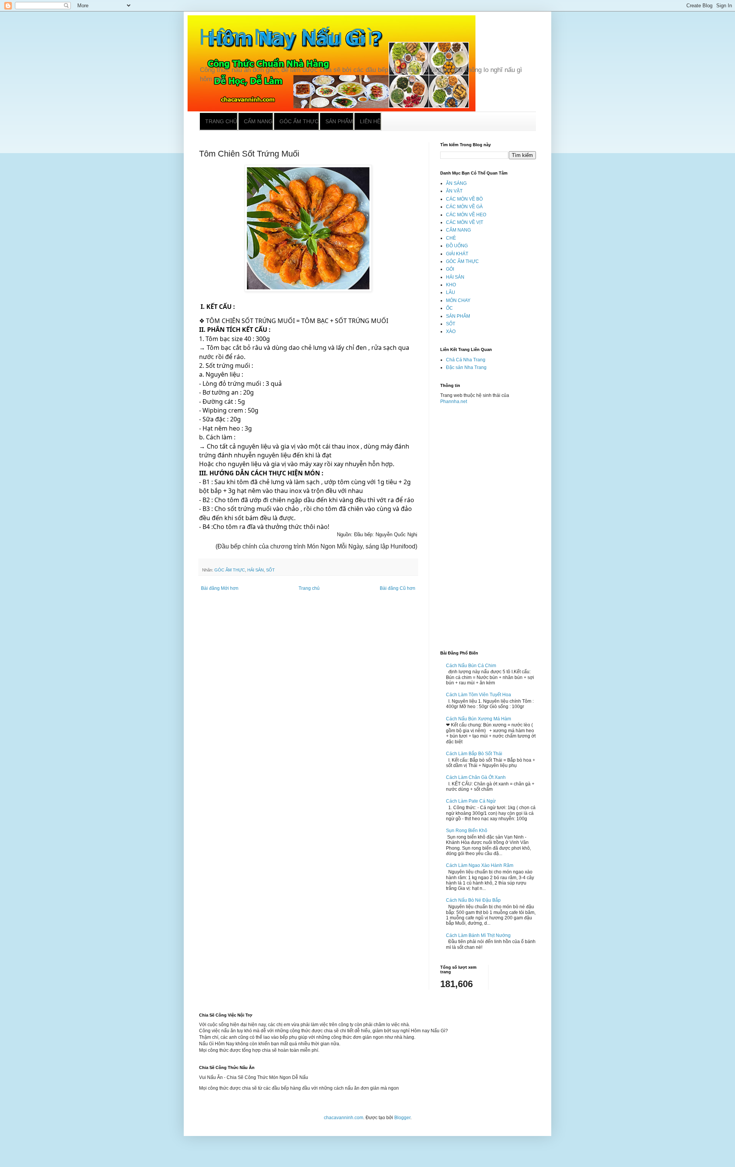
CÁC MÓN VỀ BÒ (464, 199)
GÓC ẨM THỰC (229, 570)
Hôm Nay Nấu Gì (286, 37)
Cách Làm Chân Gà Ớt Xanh (476, 777)
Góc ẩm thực (298, 121)
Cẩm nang (258, 121)
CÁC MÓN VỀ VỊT (464, 222)
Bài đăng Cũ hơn (397, 588)
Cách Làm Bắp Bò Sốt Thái (474, 753)
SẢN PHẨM (458, 316)
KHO (451, 284)
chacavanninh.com (343, 1117)
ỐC (449, 308)
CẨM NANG (458, 230)
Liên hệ (370, 121)
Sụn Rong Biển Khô (466, 830)
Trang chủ (221, 121)
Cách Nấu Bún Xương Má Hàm (478, 718)
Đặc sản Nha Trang (466, 367)
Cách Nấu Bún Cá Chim (471, 665)
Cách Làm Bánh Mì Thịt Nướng (478, 935)
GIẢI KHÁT (457, 253)
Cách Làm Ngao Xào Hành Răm (479, 865)
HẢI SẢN (255, 570)
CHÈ (451, 238)
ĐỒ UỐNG (457, 245)
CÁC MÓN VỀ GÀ (464, 206)
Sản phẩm (339, 121)
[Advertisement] (488, 524)
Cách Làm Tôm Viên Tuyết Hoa (478, 694)
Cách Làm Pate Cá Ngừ (471, 801)
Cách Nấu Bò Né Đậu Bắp (473, 900)
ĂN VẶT (454, 191)
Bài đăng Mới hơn (219, 588)
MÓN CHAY (458, 300)
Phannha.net (453, 401)
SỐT (270, 570)
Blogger (402, 1117)
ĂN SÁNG (456, 183)
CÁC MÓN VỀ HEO (466, 214)
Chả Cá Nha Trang (465, 359)
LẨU (450, 292)
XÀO (451, 331)
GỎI (450, 269)
